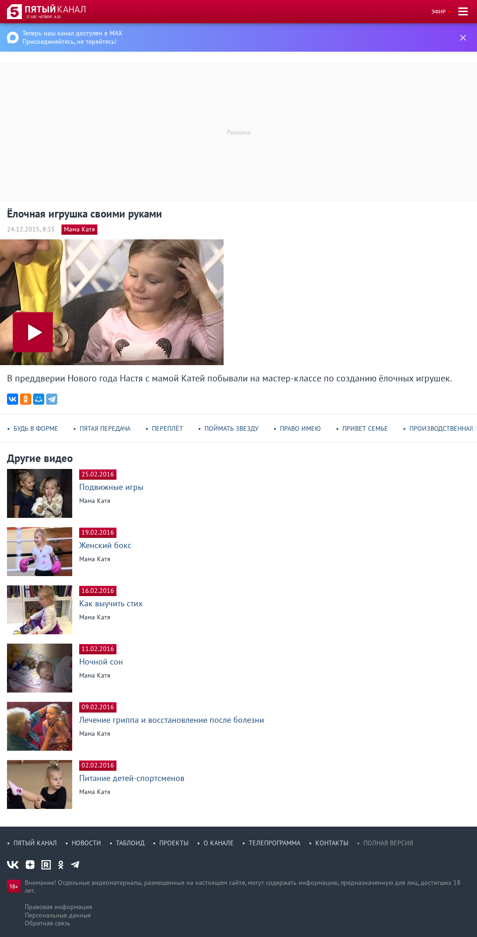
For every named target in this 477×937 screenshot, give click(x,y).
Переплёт (167, 428)
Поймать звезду (231, 428)
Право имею (300, 428)
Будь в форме (36, 428)
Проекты (174, 843)
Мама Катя (79, 229)
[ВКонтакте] (12, 399)
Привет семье (365, 428)
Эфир (438, 11)
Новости (86, 843)
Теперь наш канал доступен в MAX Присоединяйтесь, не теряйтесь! (72, 37)
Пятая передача (105, 428)
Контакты (331, 843)
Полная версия (388, 843)
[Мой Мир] (38, 399)
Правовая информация (58, 907)
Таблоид (130, 843)
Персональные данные (58, 915)
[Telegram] (51, 399)
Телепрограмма (274, 843)
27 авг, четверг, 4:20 (43, 16)
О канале (219, 843)
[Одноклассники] (25, 399)
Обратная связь (47, 923)
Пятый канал (35, 843)
